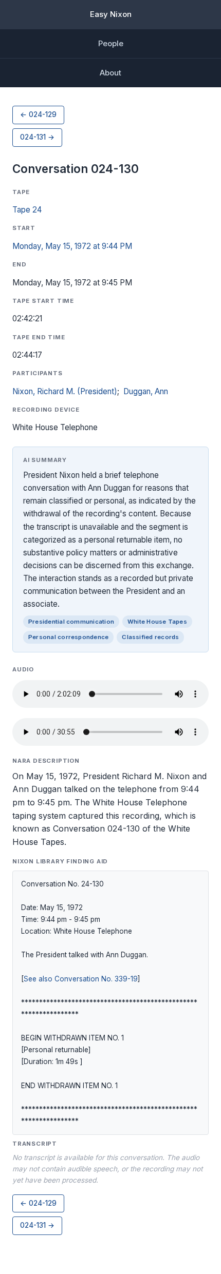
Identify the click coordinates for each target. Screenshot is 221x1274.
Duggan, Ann (145, 391)
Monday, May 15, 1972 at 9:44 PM (72, 246)
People (110, 43)
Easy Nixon (111, 14)
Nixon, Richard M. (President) (64, 391)
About (110, 73)
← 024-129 (38, 114)
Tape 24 (27, 210)
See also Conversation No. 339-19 (81, 979)
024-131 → (37, 137)
